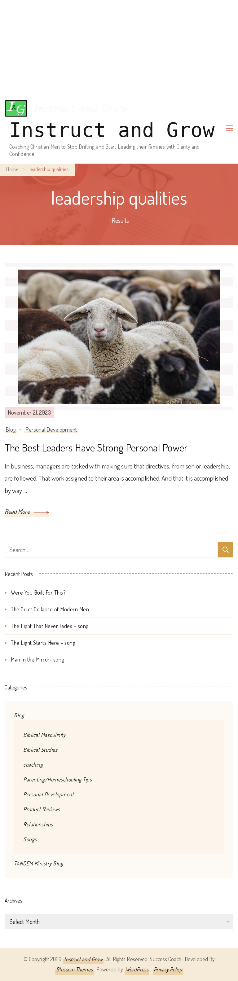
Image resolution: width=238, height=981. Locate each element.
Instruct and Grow (112, 130)
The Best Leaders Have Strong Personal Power (96, 447)
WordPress (137, 969)
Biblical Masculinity (44, 734)
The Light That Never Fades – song (50, 625)
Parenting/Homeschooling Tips (57, 779)
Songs (30, 839)
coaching (33, 764)
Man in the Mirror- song (37, 659)
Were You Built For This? (38, 592)
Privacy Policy (168, 969)
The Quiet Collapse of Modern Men (50, 609)
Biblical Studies (40, 749)
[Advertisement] (119, 46)
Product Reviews (41, 809)
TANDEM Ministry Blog (38, 863)
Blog (11, 429)
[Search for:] (111, 549)
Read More (18, 511)
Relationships (38, 824)
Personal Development (51, 429)
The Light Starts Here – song (43, 642)
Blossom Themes (74, 969)
